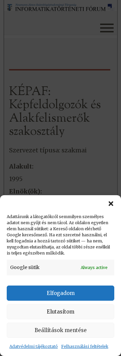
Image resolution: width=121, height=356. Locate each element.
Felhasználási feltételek (84, 346)
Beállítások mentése (61, 330)
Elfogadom (61, 293)
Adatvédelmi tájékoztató (33, 346)
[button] (111, 203)
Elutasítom (60, 311)
